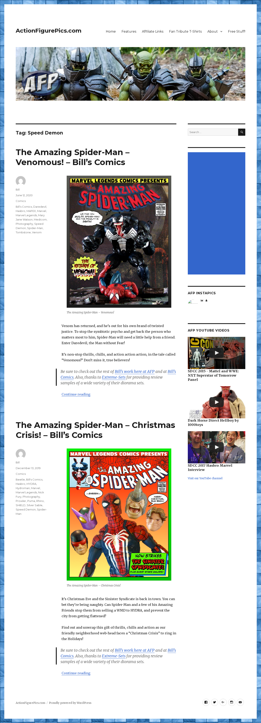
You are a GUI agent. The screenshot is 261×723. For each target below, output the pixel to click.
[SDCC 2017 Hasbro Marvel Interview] (216, 447)
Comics (21, 201)
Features (129, 31)
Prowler (21, 501)
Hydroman (23, 488)
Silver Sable (34, 505)
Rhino (40, 501)
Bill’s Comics (24, 206)
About (212, 31)
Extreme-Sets (114, 377)
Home (111, 31)
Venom (37, 232)
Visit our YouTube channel (205, 478)
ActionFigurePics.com (48, 30)
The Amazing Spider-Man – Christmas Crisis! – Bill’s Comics (95, 430)
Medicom (40, 219)
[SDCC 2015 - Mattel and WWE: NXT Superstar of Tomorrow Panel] (216, 353)
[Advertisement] (217, 213)
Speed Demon (26, 509)
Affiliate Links (152, 31)
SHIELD (20, 505)
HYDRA (31, 483)
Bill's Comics (34, 479)
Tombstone (23, 232)
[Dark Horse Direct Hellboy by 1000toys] (216, 402)
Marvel (41, 211)
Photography (24, 223)
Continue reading (76, 394)
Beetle (20, 479)
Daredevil (39, 206)
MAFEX (31, 211)
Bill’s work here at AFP (135, 371)
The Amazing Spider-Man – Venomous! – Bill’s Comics (72, 157)
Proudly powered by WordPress (70, 703)
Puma (31, 501)
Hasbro (20, 211)
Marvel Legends (26, 215)
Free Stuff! (236, 31)
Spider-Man (35, 228)
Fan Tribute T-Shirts (185, 31)
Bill (18, 189)
